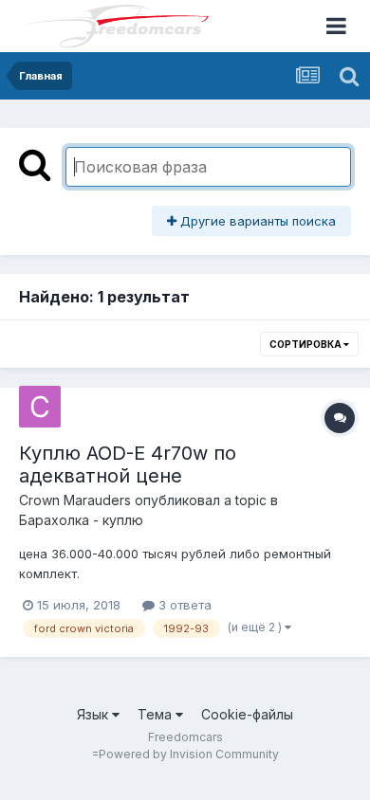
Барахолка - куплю (81, 520)
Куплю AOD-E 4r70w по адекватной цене (127, 464)
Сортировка (306, 344)
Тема (157, 714)
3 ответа (183, 604)
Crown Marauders (75, 500)
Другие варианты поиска (256, 220)
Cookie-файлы (247, 714)
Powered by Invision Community (189, 754)
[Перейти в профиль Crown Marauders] (40, 406)
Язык (94, 714)
